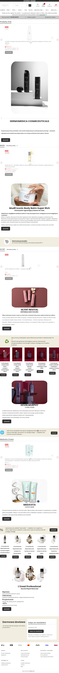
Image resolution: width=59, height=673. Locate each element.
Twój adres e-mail (32, 627)
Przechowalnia (24, 656)
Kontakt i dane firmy (25, 663)
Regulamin (3, 655)
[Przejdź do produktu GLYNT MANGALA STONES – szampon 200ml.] (23, 260)
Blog (22, 666)
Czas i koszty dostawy (45, 653)
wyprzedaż (42, 14)
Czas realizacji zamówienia (46, 656)
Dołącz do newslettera (36, 631)
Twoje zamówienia (25, 653)
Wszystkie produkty (11, 145)
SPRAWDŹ (33, 1)
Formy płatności (44, 655)
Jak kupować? (4, 665)
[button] (30, 5)
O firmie (22, 665)
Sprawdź (5, 140)
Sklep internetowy (28, 671)
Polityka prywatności (6, 663)
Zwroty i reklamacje (5, 653)
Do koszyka (9, 52)
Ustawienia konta (25, 655)
